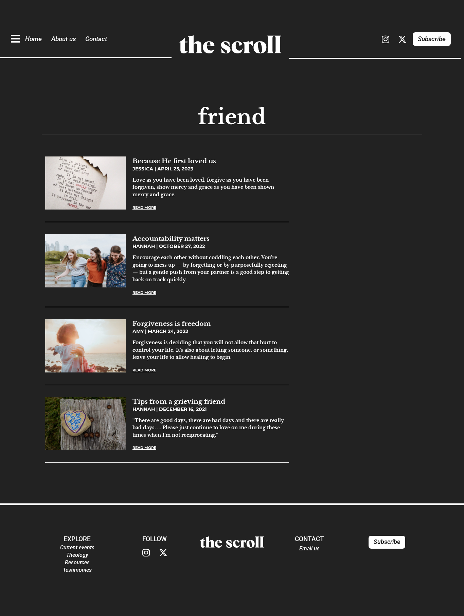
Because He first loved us (174, 161)
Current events (77, 547)
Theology (77, 555)
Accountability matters (171, 238)
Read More (144, 207)
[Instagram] (385, 39)
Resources (77, 562)
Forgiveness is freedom (171, 323)
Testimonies (77, 570)
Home (33, 39)
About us (63, 39)
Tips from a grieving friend (178, 401)
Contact (96, 39)
